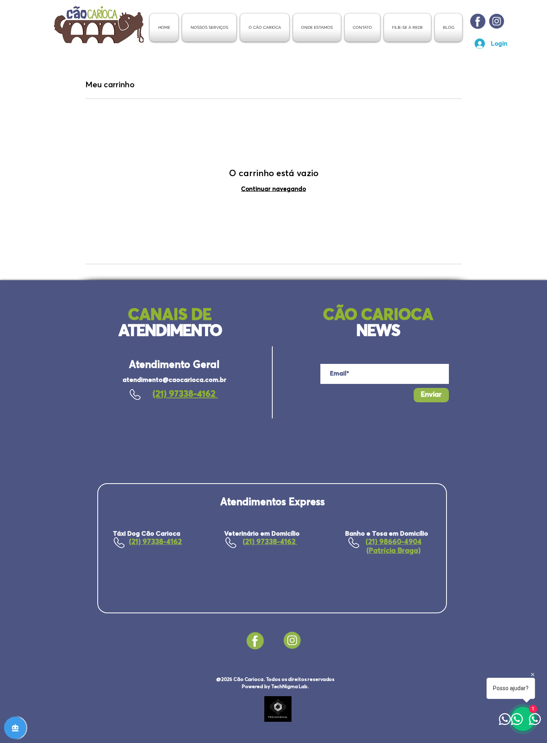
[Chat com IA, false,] (15, 728)
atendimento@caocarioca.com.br (174, 380)
